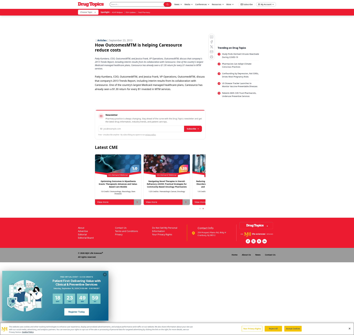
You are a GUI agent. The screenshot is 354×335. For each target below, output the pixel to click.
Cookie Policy (28, 332)
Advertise (83, 231)
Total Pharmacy (144, 12)
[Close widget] (105, 274)
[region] (177, 329)
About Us (246, 254)
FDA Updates (131, 12)
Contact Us (121, 227)
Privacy (119, 234)
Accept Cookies (293, 328)
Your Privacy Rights (162, 234)
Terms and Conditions (126, 231)
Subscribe (191, 128)
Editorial (82, 234)
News (258, 254)
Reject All (273, 328)
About (81, 227)
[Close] (350, 328)
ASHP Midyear (117, 12)
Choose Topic (86, 12)
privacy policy (150, 135)
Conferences (201, 4)
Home (234, 254)
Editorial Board (86, 237)
